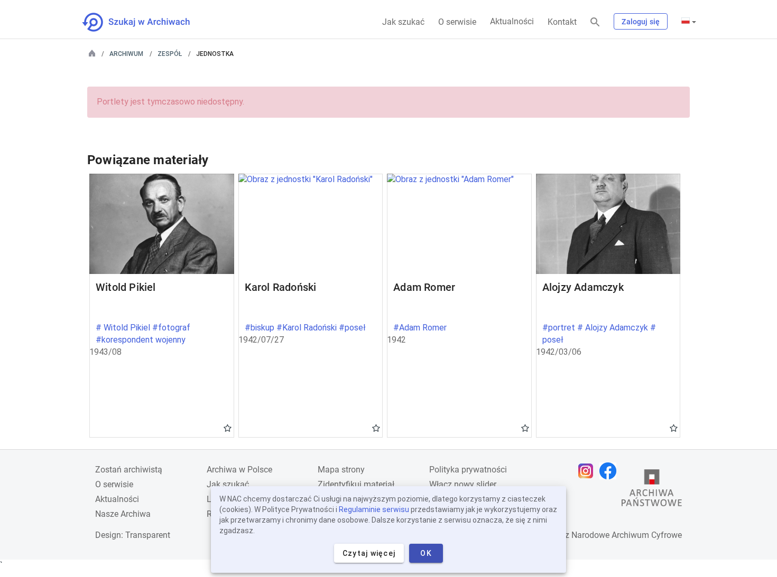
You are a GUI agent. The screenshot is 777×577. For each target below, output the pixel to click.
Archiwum (126, 54)
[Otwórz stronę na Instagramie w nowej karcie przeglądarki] (588, 470)
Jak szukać (403, 22)
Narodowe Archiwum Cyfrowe (626, 535)
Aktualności (512, 21)
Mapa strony (341, 470)
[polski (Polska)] (688, 21)
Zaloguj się (641, 21)
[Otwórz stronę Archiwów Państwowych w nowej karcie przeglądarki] (652, 490)
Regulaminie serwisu (374, 509)
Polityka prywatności (468, 470)
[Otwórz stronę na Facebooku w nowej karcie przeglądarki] (610, 470)
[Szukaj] (595, 22)
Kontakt (562, 22)
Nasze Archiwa (123, 514)
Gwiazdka (228, 427)
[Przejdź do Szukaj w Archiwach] (145, 22)
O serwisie (457, 22)
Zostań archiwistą (128, 470)
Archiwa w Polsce (239, 470)
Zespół (170, 54)
